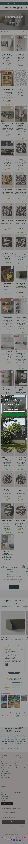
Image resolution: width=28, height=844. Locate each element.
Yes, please (14, 414)
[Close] (25, 396)
